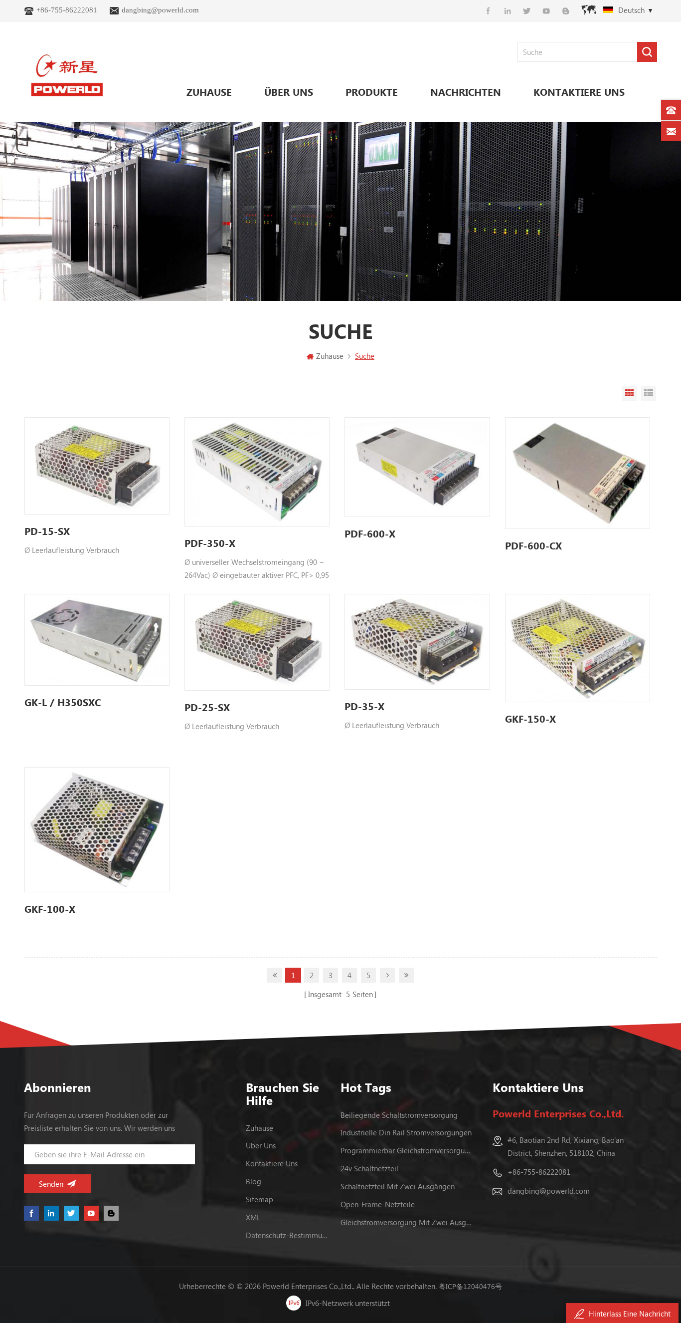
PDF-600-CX (533, 545)
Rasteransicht (629, 393)
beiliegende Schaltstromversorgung (399, 1115)
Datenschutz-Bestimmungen (287, 1235)
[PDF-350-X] (257, 471)
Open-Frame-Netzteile (377, 1204)
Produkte (371, 91)
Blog (253, 1181)
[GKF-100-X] (97, 829)
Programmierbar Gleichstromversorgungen (407, 1150)
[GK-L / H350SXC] (97, 640)
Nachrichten (465, 91)
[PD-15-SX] (97, 465)
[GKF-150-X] (577, 648)
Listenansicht (648, 393)
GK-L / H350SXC (62, 702)
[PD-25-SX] (257, 642)
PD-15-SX (47, 530)
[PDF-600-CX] (577, 473)
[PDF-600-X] (417, 467)
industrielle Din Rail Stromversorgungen (406, 1132)
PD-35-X (364, 706)
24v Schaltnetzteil (369, 1168)
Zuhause (209, 91)
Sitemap (259, 1199)
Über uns (288, 91)
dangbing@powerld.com (160, 10)
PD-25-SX (207, 707)
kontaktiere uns (579, 91)
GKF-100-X (49, 908)
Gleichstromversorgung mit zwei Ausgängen (407, 1222)
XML (253, 1217)
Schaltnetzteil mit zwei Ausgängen (397, 1186)
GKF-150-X (530, 718)
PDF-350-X (209, 542)
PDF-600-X (369, 533)
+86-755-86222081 (66, 10)
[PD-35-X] (417, 642)
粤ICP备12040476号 (470, 1286)
